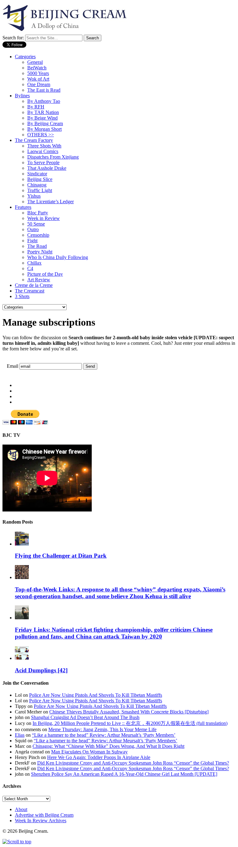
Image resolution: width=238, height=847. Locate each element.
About (21, 809)
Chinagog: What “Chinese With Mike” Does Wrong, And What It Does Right (108, 746)
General (35, 62)
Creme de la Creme (34, 285)
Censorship (38, 235)
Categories (25, 56)
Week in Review (43, 218)
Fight (32, 240)
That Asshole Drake (46, 168)
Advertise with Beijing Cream (44, 815)
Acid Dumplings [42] (41, 670)
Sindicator (37, 173)
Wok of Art (38, 78)
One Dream (38, 84)
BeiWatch (36, 67)
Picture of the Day (45, 274)
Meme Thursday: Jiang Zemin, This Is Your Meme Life (102, 729)
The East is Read (43, 90)
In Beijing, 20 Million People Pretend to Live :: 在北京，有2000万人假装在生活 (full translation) (130, 723)
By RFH (35, 106)
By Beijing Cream (45, 123)
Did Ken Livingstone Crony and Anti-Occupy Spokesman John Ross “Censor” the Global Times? (133, 763)
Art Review (38, 279)
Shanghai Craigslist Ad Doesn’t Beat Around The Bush (85, 717)
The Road (37, 246)
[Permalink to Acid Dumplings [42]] (22, 658)
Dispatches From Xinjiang (53, 157)
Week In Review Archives (40, 820)
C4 (30, 268)
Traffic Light (39, 190)
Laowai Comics (42, 151)
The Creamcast (29, 290)
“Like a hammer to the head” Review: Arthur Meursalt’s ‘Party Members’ (103, 735)
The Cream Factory (34, 140)
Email (12, 366)
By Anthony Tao (43, 101)
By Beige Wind (42, 118)
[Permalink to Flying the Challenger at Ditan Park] (22, 543)
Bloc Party (37, 212)
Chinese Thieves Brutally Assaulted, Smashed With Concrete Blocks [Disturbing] (129, 711)
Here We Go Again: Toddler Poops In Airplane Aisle (98, 757)
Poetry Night (39, 251)
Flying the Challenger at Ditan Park (61, 555)
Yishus (34, 196)
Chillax (34, 263)
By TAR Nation (43, 112)
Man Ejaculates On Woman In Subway (89, 751)
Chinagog (36, 184)
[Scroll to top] (16, 841)
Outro (33, 229)
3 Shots (22, 296)
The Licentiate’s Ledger (50, 201)
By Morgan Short (44, 129)
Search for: (13, 37)
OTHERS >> (40, 134)
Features (23, 207)
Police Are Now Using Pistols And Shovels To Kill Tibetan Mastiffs (95, 695)
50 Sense (36, 223)
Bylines (22, 95)
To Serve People (43, 162)
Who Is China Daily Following (57, 257)
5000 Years (38, 73)
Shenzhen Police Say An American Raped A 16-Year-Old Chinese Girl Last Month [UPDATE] (124, 774)
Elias (19, 735)
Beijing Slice (39, 179)
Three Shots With (44, 145)
